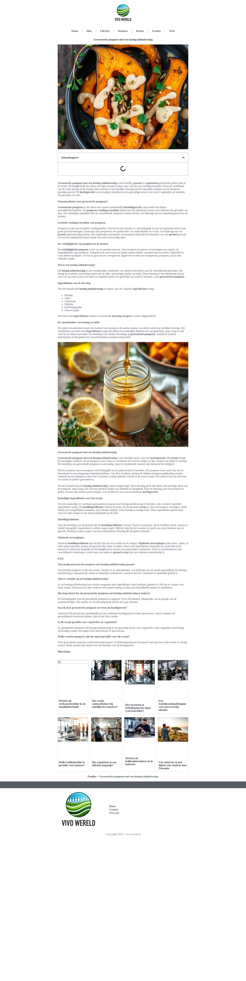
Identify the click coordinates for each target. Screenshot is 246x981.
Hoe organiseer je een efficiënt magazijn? (104, 764)
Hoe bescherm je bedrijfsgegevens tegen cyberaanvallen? (138, 707)
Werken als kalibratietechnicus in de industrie (139, 761)
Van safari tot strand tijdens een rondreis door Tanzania (173, 765)
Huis (89, 31)
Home (74, 31)
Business (123, 31)
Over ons (114, 812)
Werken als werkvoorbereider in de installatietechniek (72, 703)
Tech (172, 31)
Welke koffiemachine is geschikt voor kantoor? (72, 764)
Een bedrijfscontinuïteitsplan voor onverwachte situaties (172, 705)
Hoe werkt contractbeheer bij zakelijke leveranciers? (105, 703)
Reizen (140, 31)
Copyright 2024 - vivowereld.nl (123, 834)
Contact (113, 809)
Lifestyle (105, 31)
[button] (183, 157)
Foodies (156, 31)
